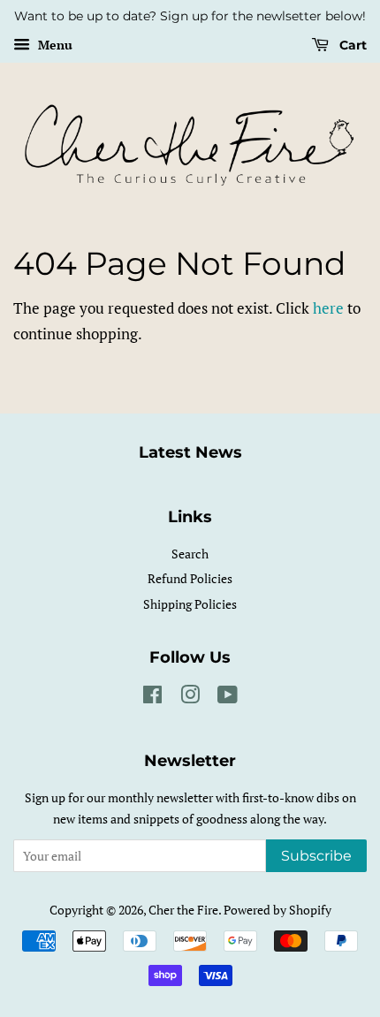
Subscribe (316, 855)
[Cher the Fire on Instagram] (190, 697)
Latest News (190, 452)
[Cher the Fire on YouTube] (227, 697)
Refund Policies (190, 578)
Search (190, 553)
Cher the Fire (183, 909)
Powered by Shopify (277, 909)
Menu (53, 44)
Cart (351, 45)
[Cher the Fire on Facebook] (152, 697)
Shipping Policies (190, 604)
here (328, 308)
